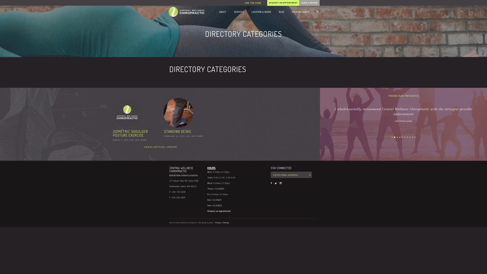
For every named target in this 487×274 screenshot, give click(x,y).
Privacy (218, 223)
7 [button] (407, 137)
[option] (403, 115)
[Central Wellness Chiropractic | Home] (186, 11)
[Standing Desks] (178, 127)
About (222, 12)
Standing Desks (177, 131)
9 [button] (412, 137)
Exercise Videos (300, 12)
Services (239, 12)
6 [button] (404, 137)
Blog (281, 12)
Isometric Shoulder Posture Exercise (130, 133)
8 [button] (410, 137)
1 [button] (392, 137)
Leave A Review (309, 3)
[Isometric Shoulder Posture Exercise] (127, 127)
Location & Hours (261, 12)
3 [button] (397, 137)
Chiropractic (239, 18)
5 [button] (402, 137)
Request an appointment (219, 211)
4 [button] (399, 137)
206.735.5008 (253, 3)
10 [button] (415, 137)
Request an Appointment (283, 3)
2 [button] (394, 137)
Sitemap (226, 223)
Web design (202, 223)
